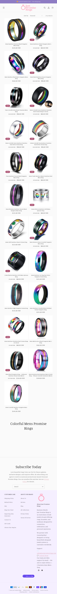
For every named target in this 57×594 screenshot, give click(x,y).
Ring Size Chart (9, 510)
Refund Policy (8, 502)
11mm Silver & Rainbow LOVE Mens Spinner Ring (40, 209)
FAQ (5, 506)
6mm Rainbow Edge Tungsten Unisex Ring (16, 308)
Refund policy (26, 590)
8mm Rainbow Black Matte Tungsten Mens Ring (16, 77)
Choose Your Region (10, 527)
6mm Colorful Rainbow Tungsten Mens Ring (16, 408)
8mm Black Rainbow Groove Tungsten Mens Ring (40, 77)
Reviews (23, 502)
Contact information (34, 592)
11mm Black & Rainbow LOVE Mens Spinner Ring (16, 276)
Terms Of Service (26, 517)
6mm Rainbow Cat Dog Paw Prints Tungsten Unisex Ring (40, 276)
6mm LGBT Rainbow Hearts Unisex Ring (16, 242)
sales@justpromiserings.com (46, 553)
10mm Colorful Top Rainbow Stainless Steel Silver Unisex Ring (40, 143)
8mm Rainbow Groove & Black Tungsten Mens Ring (16, 44)
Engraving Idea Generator (9, 515)
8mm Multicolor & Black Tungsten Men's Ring (41, 342)
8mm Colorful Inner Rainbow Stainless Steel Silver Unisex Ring (16, 143)
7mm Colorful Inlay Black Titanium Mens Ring (16, 110)
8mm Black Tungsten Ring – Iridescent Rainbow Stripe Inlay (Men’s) (16, 375)
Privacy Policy (25, 514)
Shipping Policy (9, 498)
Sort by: (26, 15)
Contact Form (43, 555)
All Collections (25, 510)
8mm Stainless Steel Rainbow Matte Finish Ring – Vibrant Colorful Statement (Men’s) (40, 375)
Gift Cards (7, 523)
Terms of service (44, 590)
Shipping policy (23, 592)
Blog (22, 506)
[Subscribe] (42, 487)
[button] (4, 8)
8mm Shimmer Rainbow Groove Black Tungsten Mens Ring (16, 209)
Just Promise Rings (16, 590)
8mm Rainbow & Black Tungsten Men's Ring (40, 44)
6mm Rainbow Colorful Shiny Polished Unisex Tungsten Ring (40, 309)
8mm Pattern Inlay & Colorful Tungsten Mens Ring (41, 242)
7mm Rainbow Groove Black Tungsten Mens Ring (16, 176)
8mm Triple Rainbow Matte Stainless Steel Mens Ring (40, 176)
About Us (23, 498)
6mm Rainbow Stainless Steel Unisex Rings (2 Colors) (16, 342)
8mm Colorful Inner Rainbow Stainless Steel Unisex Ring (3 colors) (41, 110)
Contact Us (7, 519)
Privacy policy (35, 590)
